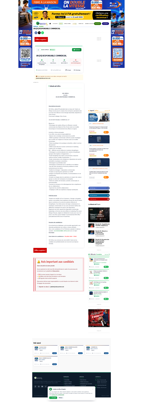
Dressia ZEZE (94, 219)
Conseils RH (83, 385)
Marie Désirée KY (100, 227)
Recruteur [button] (97, 23)
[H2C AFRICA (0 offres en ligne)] (38, 50)
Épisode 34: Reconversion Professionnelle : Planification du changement (102, 242)
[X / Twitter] (45, 386)
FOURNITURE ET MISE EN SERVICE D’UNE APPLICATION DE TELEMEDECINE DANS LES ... (98, 173)
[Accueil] (50, 23)
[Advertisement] (39, 105)
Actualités (66, 379)
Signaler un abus (105, 395)
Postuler (77, 49)
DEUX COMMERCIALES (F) (45, 358)
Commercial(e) (42, 347)
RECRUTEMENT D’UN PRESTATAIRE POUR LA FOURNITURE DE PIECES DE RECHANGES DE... (98, 150)
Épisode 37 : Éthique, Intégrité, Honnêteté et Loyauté (97, 215)
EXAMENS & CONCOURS (89, 23)
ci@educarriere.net (101, 385)
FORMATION (81, 23)
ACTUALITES (55, 23)
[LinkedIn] (38, 386)
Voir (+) (54, 353)
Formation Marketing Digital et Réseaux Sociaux (101, 292)
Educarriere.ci (40, 395)
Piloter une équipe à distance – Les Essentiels (101, 271)
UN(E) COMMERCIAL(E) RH (71, 347)
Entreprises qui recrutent (86, 383)
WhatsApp (77, 70)
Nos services (83, 379)
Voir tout (106, 110)
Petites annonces (84, 381)
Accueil (35, 26)
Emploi (41, 26)
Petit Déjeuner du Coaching (100, 282)
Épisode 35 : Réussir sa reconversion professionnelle (101, 232)
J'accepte (54, 397)
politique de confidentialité (58, 394)
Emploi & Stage (68, 381)
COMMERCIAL (94, 347)
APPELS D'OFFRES (67, 23)
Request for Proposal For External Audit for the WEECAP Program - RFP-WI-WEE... (98, 127)
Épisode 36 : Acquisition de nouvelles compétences (102, 224)
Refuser (60, 397)
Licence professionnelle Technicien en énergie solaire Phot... (100, 260)
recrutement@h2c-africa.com (62, 230)
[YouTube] (42, 386)
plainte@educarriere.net (57, 286)
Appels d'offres (68, 383)
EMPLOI (60, 23)
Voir (107, 132)
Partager (69, 70)
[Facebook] (35, 386)
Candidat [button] (105, 23)
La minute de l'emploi (69, 385)
